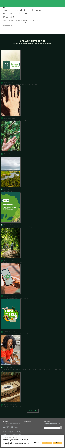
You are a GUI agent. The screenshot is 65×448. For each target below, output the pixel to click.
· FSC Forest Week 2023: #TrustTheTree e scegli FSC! (14, 332)
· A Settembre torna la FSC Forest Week (11, 261)
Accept (57, 442)
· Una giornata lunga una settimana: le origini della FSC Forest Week (19, 83)
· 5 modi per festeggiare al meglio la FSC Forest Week (15, 297)
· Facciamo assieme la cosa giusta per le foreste (13, 119)
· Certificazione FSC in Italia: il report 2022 (12, 405)
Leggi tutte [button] (32, 410)
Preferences (36, 442)
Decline (47, 442)
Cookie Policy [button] (10, 443)
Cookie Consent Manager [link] (7, 437)
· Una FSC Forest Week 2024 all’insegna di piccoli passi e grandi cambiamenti (21, 226)
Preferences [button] (11, 444)
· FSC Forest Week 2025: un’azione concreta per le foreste (16, 155)
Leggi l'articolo (7, 25)
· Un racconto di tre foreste (8, 190)
